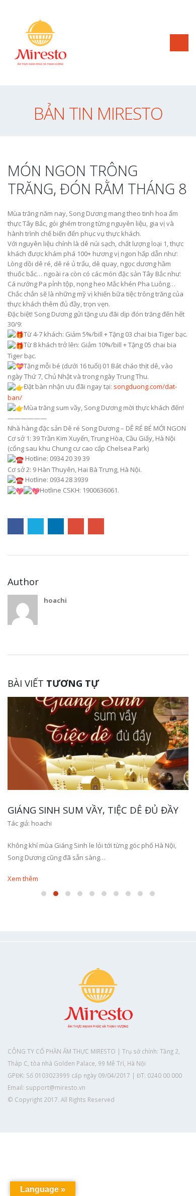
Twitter (36, 526)
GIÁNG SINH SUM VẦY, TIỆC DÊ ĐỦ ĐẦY (93, 810)
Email (96, 526)
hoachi (55, 600)
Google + (76, 526)
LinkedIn (56, 526)
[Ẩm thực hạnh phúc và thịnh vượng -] (40, 42)
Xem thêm (24, 878)
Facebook (16, 526)
